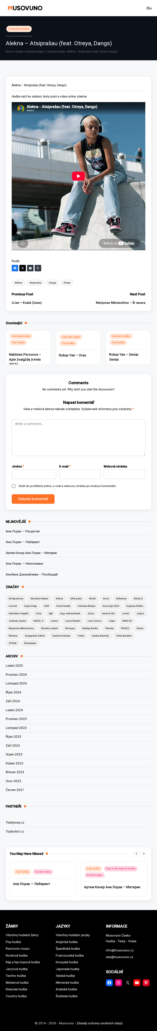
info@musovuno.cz (120, 950)
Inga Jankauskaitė (70, 613)
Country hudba (16, 996)
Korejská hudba (67, 962)
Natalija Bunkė (90, 628)
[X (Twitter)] (22, 268)
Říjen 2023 (13, 736)
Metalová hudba (17, 982)
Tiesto (81, 635)
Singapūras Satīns (35, 635)
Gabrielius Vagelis (19, 613)
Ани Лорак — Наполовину (24, 563)
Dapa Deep (30, 606)
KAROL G (38, 620)
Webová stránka (115, 466)
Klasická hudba (16, 989)
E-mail (64, 466)
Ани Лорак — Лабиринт (23, 542)
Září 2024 (13, 701)
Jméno (18, 466)
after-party (76, 598)
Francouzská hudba (70, 955)
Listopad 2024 (16, 683)
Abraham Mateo (39, 598)
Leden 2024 (14, 710)
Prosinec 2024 (16, 674)
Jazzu (90, 613)
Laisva (54, 620)
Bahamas (121, 598)
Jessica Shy (108, 613)
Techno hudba (16, 976)
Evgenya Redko (134, 606)
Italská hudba (65, 976)
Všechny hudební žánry (22, 935)
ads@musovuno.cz (119, 957)
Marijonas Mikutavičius (21, 628)
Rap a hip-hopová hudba (120, 868)
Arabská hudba (66, 989)
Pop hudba (18, 342)
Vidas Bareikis (124, 635)
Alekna (18, 282)
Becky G (138, 598)
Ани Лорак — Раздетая (23, 531)
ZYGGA (13, 643)
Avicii (106, 598)
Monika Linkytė (49, 628)
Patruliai (109, 628)
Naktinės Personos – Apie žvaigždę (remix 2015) (25, 359)
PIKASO (125, 628)
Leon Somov (95, 620)
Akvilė (92, 598)
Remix (140, 628)
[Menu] (148, 8)
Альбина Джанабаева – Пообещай (32, 574)
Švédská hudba (66, 996)
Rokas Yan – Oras (72, 355)
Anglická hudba (67, 942)
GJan (39, 613)
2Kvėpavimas (16, 598)
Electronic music (18, 948)
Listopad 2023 (16, 728)
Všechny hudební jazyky (73, 935)
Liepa (112, 620)
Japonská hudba (67, 969)
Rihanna (13, 635)
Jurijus (140, 613)
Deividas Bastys (86, 606)
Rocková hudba (17, 955)
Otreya (66, 282)
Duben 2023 (14, 763)
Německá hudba (67, 982)
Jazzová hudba (17, 969)
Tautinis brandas (61, 635)
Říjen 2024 (13, 692)
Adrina (59, 598)
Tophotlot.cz (15, 831)
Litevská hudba (19, 28)
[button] (136, 853)
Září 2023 (13, 745)
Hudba (19, 51)
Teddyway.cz (15, 822)
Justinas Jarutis (17, 620)
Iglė (51, 613)
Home (9, 51)
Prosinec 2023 (16, 719)
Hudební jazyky (35, 51)
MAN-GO (127, 620)
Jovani (125, 613)
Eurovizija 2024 (111, 606)
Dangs (52, 282)
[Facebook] (15, 268)
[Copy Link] (38, 268)
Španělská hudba (68, 948)
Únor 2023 (13, 781)
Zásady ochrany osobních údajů (99, 1023)
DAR (46, 606)
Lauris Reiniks (72, 620)
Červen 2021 (15, 790)
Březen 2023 (15, 772)
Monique (70, 628)
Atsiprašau (35, 282)
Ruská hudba (43, 872)
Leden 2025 (14, 665)
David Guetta (63, 606)
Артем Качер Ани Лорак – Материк (31, 553)
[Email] (30, 268)
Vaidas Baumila (100, 635)
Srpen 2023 (14, 754)
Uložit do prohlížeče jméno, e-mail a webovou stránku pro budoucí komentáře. (67, 486)
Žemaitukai (30, 643)
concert (13, 606)
